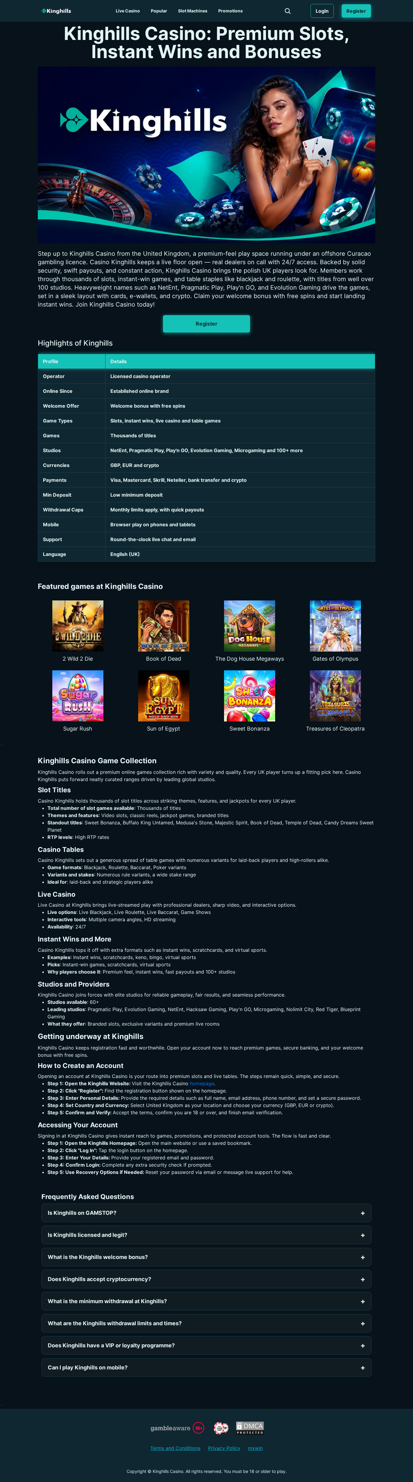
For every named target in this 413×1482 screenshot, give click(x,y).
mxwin (255, 1448)
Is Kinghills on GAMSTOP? (82, 1213)
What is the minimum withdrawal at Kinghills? (107, 1301)
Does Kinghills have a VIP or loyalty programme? (111, 1345)
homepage (202, 1083)
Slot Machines (192, 10)
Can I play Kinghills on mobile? (88, 1367)
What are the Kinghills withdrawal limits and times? (115, 1323)
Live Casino (128, 10)
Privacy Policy (224, 1448)
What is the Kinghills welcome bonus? (98, 1257)
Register (356, 11)
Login (322, 11)
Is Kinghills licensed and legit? (87, 1235)
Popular (159, 10)
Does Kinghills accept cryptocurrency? (99, 1279)
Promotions (230, 10)
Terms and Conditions (175, 1448)
